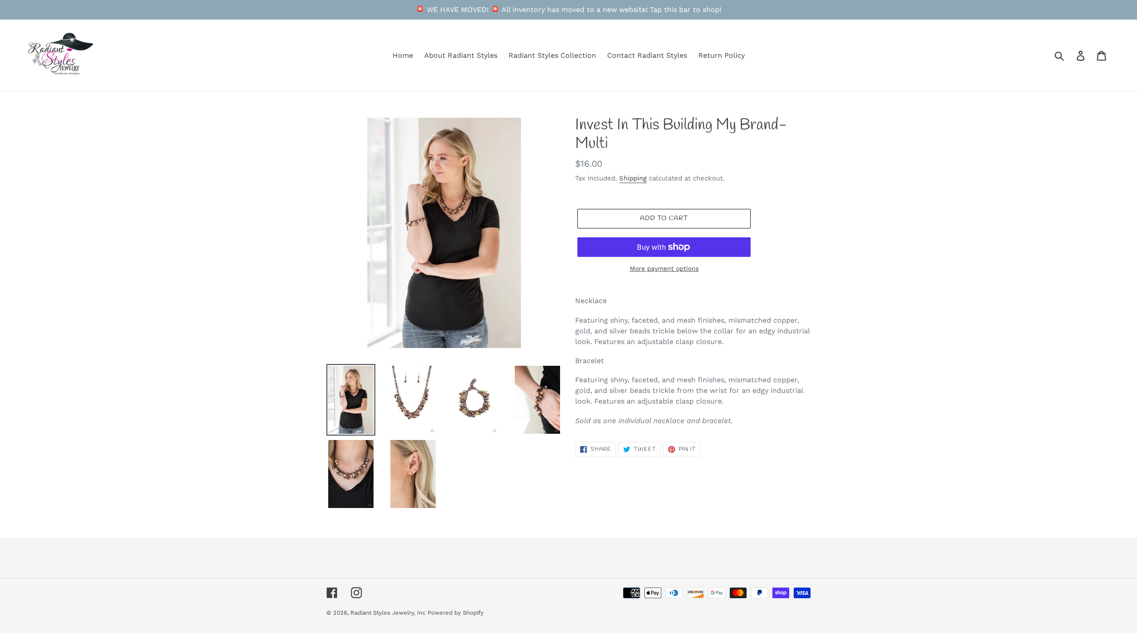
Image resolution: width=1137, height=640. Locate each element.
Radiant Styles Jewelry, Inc (387, 612)
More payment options (664, 268)
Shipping (633, 178)
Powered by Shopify (456, 612)
